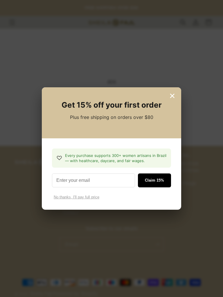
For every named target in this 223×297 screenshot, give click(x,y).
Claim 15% (154, 180)
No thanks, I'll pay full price (76, 197)
